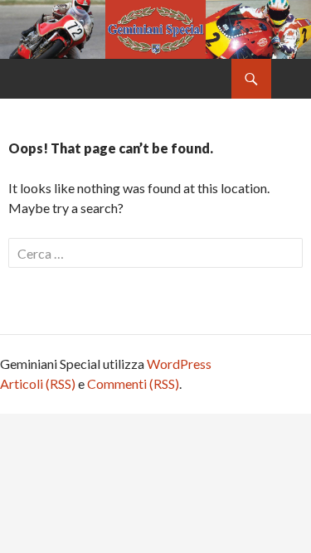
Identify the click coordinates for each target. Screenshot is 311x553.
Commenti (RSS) (133, 383)
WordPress (179, 363)
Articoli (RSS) (37, 383)
